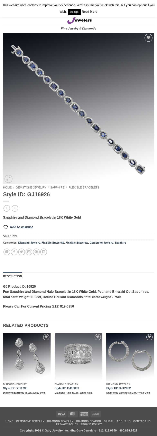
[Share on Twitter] (21, 252)
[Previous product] (15, 208)
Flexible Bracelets (83, 187)
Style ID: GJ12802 (118, 388)
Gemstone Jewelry (31, 187)
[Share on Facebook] (14, 252)
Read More (89, 11)
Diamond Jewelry (29, 242)
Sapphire (57, 187)
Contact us (141, 421)
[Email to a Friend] (29, 252)
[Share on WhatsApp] (6, 252)
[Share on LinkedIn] (43, 252)
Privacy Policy (67, 424)
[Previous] (3, 369)
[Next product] (6, 208)
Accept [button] (74, 11)
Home (7, 187)
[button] (8, 179)
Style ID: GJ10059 (67, 388)
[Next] (154, 369)
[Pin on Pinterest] (36, 252)
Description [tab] (12, 276)
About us (124, 421)
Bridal (109, 421)
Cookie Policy (91, 424)
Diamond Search (88, 421)
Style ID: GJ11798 (15, 388)
